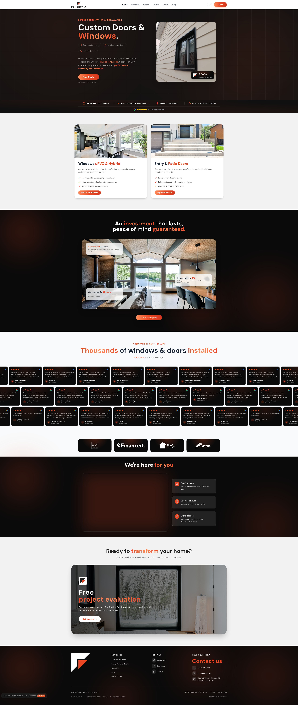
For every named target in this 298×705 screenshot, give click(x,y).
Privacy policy (76, 696)
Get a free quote (149, 317)
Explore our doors (164, 193)
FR (210, 5)
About (165, 4)
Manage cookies (119, 696)
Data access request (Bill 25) (97, 696)
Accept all (41, 696)
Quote (220, 5)
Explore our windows (89, 193)
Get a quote (117, 676)
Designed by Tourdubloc (217, 696)
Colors (156, 4)
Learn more (20, 695)
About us (115, 668)
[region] (125, 502)
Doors (146, 4)
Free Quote (88, 77)
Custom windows (119, 659)
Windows (135, 4)
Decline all (33, 696)
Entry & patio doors (120, 664)
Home (125, 4)
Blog (174, 4)
